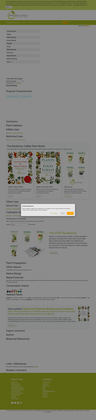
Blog (60, 22)
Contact (45, 395)
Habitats (13, 396)
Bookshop (45, 384)
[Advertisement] (83, 55)
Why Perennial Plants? (17, 389)
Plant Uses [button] (43, 22)
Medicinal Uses (15, 384)
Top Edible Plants (16, 391)
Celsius (8, 224)
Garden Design (15, 395)
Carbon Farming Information (20, 215)
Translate (18, 83)
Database (23, 22)
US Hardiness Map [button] (25, 96)
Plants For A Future (12, 23)
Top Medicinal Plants (17, 393)
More (10, 196)
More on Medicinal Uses (19, 139)
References (9, 133)
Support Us (46, 386)
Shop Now (68, 196)
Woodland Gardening (17, 387)
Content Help (46, 382)
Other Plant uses (16, 386)
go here (36, 366)
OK (70, 213)
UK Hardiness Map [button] (12, 96)
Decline (63, 213)
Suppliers (55, 22)
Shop (50, 22)
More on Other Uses (18, 209)
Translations (14, 398)
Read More (12, 325)
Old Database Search (49, 391)
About (37, 22)
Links (44, 389)
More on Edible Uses (18, 133)
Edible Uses (14, 382)
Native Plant (31, 22)
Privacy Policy (54, 213)
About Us (45, 396)
